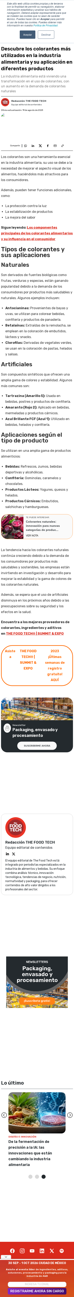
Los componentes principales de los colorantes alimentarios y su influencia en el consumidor (37, 233)
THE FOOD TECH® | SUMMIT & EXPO (35, 634)
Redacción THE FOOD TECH (28, 100)
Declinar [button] (46, 34)
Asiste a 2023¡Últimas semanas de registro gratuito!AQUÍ (35, 665)
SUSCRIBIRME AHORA (37, 745)
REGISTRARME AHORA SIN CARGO (37, 1291)
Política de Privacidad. (45, 25)
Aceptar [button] (27, 34)
